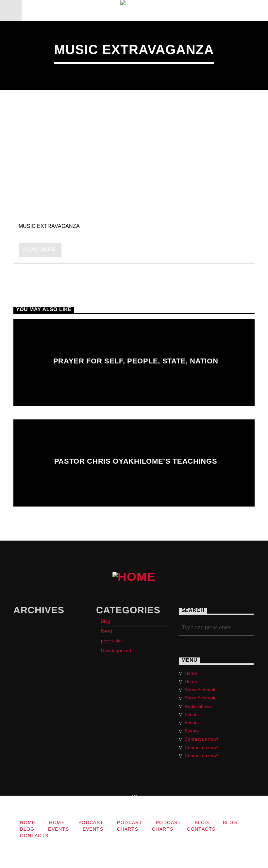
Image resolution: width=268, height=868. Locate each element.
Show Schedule (201, 689)
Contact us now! (201, 739)
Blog (105, 621)
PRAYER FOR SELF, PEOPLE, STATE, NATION (135, 361)
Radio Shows (198, 706)
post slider (111, 640)
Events (192, 714)
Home (191, 673)
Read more (40, 249)
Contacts (201, 829)
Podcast (91, 822)
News (106, 631)
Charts (128, 829)
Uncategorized (116, 650)
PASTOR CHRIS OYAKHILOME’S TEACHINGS (135, 461)
